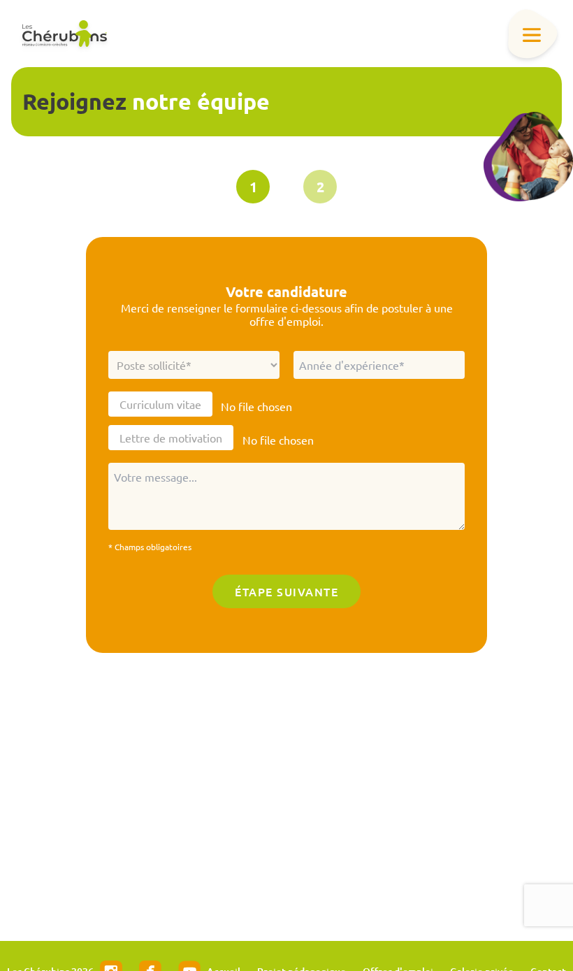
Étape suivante (286, 591)
